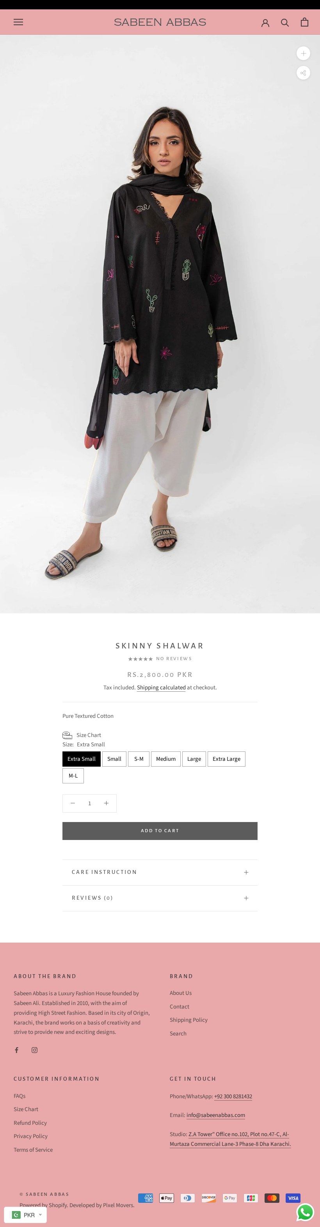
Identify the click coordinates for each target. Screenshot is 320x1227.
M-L (73, 776)
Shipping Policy (189, 1020)
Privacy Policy (31, 1136)
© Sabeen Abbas (44, 1194)
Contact (179, 1007)
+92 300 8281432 (233, 1096)
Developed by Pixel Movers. (102, 1205)
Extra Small (82, 759)
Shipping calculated (161, 688)
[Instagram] (34, 1050)
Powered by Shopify (43, 1205)
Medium (166, 759)
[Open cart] (303, 22)
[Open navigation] (17, 22)
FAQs (19, 1096)
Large (194, 759)
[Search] (284, 22)
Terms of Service (33, 1150)
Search (178, 1034)
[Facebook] (17, 1050)
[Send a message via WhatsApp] (305, 1212)
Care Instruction (104, 872)
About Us (181, 993)
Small (114, 759)
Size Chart (26, 1109)
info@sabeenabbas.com (216, 1115)
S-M (139, 759)
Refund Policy (30, 1123)
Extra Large (226, 759)
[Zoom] (303, 53)
